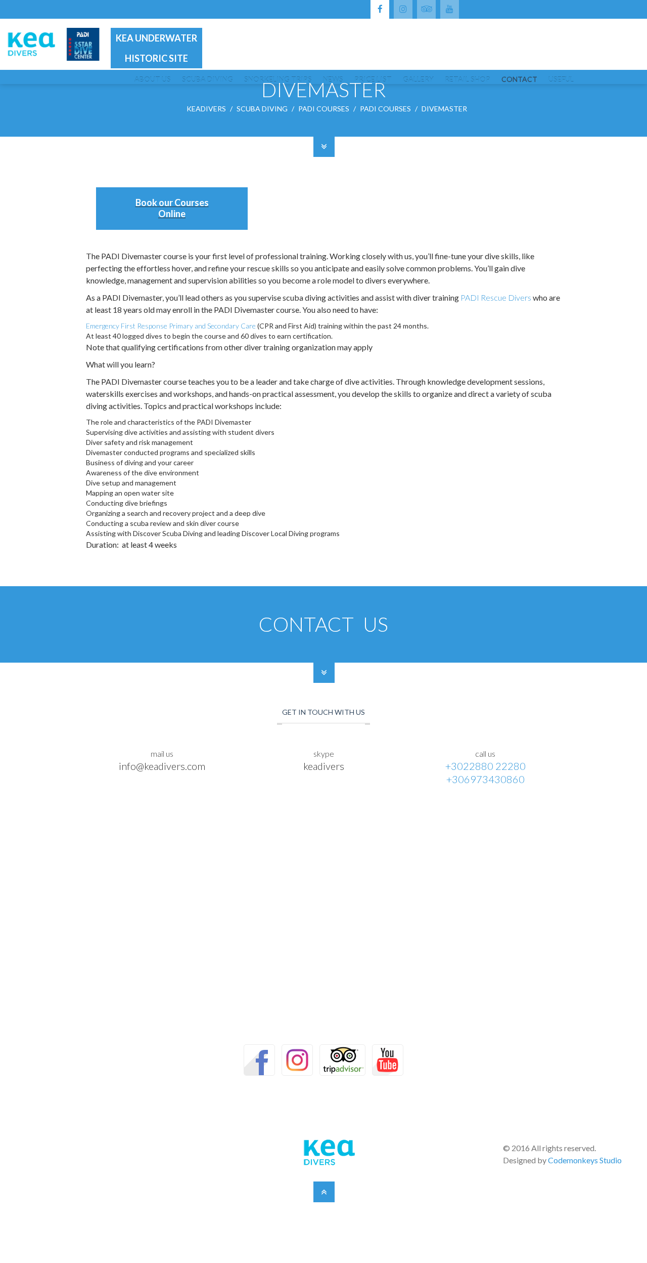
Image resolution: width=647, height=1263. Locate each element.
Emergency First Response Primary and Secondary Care (171, 325)
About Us (152, 79)
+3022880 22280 (485, 766)
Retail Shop (467, 79)
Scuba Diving (207, 79)
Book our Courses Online (172, 208)
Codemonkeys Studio (585, 1160)
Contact (519, 79)
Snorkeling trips (278, 79)
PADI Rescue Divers (495, 297)
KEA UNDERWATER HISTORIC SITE (156, 48)
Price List (373, 79)
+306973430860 (485, 779)
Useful (561, 79)
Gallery (418, 79)
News (333, 79)
